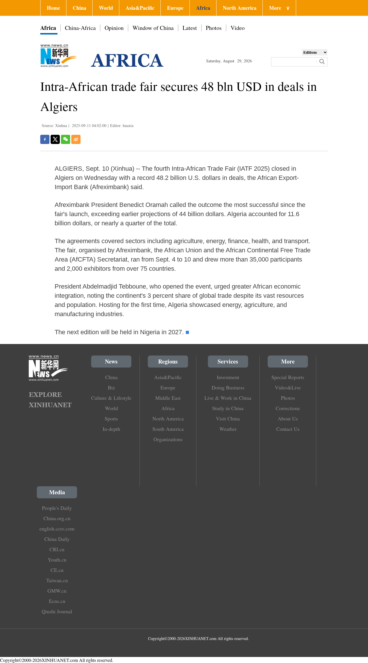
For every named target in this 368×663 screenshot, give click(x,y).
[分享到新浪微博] (75, 139)
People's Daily (57, 507)
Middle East (168, 397)
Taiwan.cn (57, 580)
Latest (190, 28)
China (79, 7)
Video (238, 28)
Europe (175, 7)
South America (168, 428)
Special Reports (287, 377)
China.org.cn (56, 518)
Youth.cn (57, 559)
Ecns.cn (57, 600)
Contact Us (288, 428)
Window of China (153, 28)
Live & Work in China (227, 397)
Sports (111, 418)
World (106, 7)
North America (239, 7)
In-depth (111, 428)
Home (53, 7)
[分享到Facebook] (44, 139)
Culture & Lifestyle (111, 397)
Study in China (228, 408)
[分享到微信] (65, 139)
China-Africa (80, 28)
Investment (228, 377)
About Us (288, 418)
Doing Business (228, 387)
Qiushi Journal (57, 611)
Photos (214, 28)
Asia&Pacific (140, 7)
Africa (203, 7)
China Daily (57, 538)
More (279, 7)
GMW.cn (56, 590)
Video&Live (288, 387)
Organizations (168, 439)
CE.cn (57, 569)
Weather (228, 428)
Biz (111, 387)
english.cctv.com (56, 528)
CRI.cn (56, 549)
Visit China (228, 418)
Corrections (288, 408)
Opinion (114, 28)
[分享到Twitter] (55, 139)
